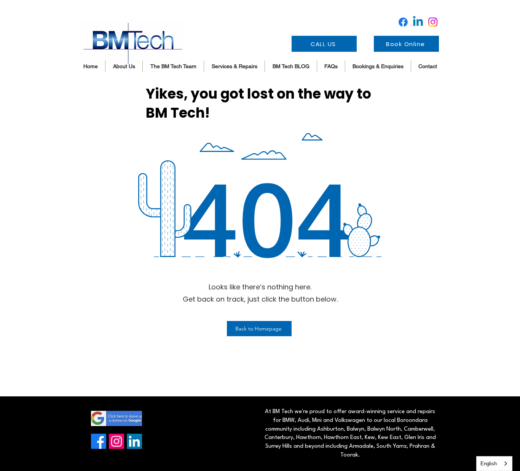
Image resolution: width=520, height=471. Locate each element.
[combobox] (494, 463)
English (488, 463)
